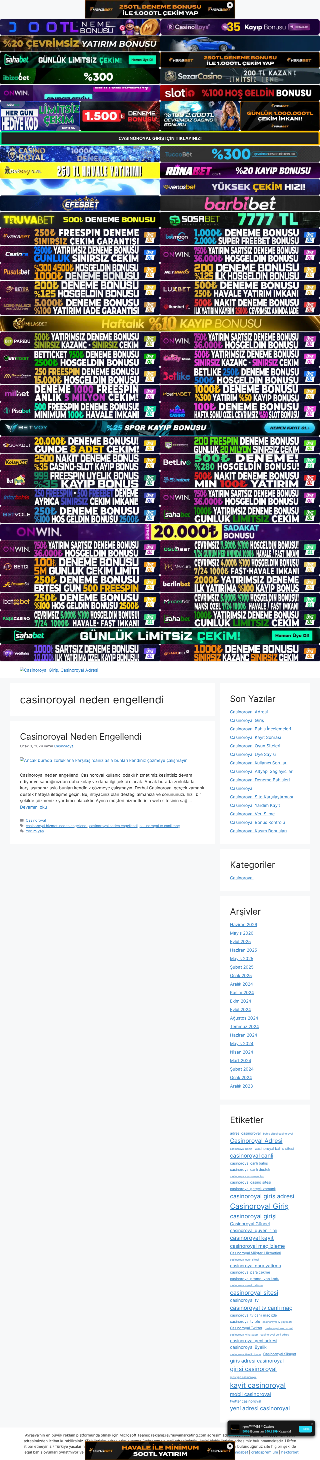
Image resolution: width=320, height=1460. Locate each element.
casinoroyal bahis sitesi (274, 1148)
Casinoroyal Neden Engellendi (81, 736)
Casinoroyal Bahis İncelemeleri (260, 728)
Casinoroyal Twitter (246, 1328)
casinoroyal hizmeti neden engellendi (56, 826)
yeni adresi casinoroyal (260, 1408)
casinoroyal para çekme (250, 1272)
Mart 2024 (240, 1060)
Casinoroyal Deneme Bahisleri (260, 779)
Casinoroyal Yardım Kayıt (255, 805)
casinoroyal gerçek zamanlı (253, 1189)
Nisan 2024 (241, 1052)
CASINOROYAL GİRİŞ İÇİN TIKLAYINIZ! (160, 138)
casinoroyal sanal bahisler (246, 1285)
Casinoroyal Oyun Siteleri (255, 745)
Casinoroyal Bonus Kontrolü (257, 822)
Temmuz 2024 (244, 1026)
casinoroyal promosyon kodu (254, 1279)
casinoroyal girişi (253, 1216)
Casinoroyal (36, 820)
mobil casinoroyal (250, 1394)
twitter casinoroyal (245, 1401)
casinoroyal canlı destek (250, 1169)
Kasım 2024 (242, 992)
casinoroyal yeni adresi (253, 1340)
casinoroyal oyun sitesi (244, 1259)
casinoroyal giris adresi (262, 1196)
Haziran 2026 (243, 924)
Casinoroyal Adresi (249, 711)
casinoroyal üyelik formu (245, 1354)
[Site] (80, 236)
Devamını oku (33, 807)
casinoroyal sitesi (254, 1292)
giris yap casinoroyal (243, 1377)
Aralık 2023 (241, 1086)
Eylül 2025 (240, 941)
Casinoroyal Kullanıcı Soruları (259, 762)
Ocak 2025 (241, 975)
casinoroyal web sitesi (279, 1328)
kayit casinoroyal (258, 1385)
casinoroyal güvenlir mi (253, 1230)
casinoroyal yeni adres (274, 1334)
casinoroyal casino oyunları (247, 1176)
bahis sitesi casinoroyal (278, 1133)
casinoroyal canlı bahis (249, 1163)
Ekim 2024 (240, 1001)
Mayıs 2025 (241, 958)
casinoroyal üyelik (248, 1347)
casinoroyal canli (251, 1155)
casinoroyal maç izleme (257, 1246)
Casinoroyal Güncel (250, 1223)
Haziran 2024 (243, 1035)
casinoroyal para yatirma (255, 1265)
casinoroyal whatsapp (244, 1334)
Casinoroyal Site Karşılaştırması (261, 796)
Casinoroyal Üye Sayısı (253, 754)
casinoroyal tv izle (245, 1321)
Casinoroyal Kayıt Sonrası (255, 737)
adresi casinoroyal (245, 1133)
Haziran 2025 (243, 950)
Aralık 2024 (241, 984)
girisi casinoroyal (253, 1369)
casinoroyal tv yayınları (277, 1322)
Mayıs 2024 (242, 1043)
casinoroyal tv (244, 1300)
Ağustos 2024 (244, 1018)
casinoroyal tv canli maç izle (253, 1315)
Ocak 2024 (241, 1077)
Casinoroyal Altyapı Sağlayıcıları (262, 771)
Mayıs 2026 (242, 933)
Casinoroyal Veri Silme (252, 813)
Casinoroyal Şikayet (279, 1354)
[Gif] (160, 323)
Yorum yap (35, 831)
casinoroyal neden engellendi (113, 826)
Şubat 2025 (242, 967)
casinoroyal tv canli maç (160, 826)
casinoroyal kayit (252, 1238)
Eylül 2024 (240, 1009)
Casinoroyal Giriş (247, 720)
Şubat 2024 (242, 1069)
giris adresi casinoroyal (257, 1361)
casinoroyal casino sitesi (250, 1182)
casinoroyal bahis (241, 1149)
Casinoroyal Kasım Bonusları (258, 830)
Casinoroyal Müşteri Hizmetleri (255, 1253)
